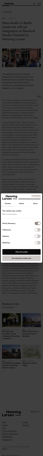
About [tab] (35, 203)
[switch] (38, 229)
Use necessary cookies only (21, 258)
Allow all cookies (21, 252)
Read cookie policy (9, 214)
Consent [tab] (8, 203)
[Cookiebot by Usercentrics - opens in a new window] (31, 196)
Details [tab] (21, 203)
